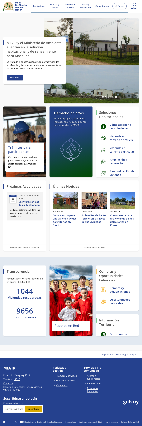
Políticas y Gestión (54, 6)
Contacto (8, 383)
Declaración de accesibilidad (90, 422)
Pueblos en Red (66, 326)
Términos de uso (111, 422)
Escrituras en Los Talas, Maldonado (29, 203)
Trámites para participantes (19, 149)
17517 (17, 379)
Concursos (61, 385)
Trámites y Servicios (70, 6)
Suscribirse (34, 408)
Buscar (119, 7)
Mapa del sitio (70, 422)
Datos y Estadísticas (85, 6)
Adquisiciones (94, 383)
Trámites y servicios (66, 375)
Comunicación (102, 6)
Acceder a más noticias (94, 247)
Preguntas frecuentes (92, 390)
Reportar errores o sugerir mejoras (120, 354)
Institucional (39, 6)
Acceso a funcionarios (93, 377)
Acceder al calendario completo (24, 247)
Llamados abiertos (69, 113)
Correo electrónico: (13, 403)
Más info (14, 77)
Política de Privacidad (130, 422)
